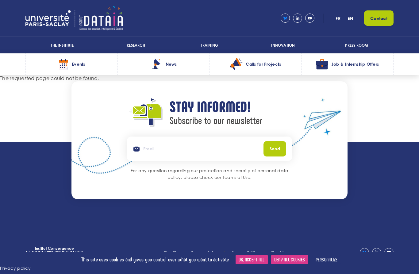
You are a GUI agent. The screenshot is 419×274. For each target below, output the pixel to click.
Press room (356, 45)
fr (338, 18)
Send (275, 148)
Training (209, 45)
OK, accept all (252, 259)
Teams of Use (236, 177)
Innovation (283, 45)
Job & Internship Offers (355, 64)
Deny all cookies (289, 259)
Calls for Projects (263, 64)
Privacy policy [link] (15, 268)
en (350, 18)
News (171, 64)
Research (136, 45)
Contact (378, 18)
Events (78, 64)
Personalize (327, 259)
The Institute (62, 45)
